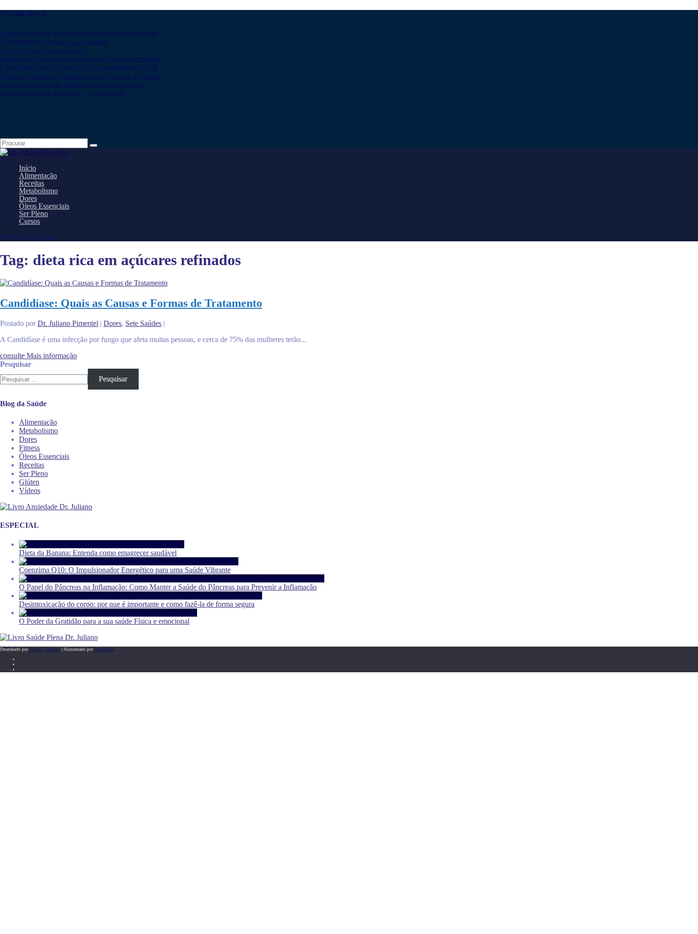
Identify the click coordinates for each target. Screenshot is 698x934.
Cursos (29, 221)
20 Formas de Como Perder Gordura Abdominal (72, 84)
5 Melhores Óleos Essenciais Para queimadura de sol (79, 67)
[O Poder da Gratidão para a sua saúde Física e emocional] (108, 613)
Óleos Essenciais (44, 456)
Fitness (29, 448)
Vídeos (29, 490)
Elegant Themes (44, 649)
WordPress (104, 649)
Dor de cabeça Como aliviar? (43, 50)
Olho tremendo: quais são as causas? (54, 42)
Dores (113, 323)
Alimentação (38, 422)
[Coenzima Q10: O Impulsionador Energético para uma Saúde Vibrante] (128, 561)
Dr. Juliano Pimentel (68, 323)
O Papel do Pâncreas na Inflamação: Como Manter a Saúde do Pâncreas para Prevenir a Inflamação (168, 587)
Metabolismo (38, 431)
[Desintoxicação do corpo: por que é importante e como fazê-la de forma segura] (140, 595)
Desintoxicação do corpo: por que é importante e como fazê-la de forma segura (137, 604)
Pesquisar (15, 364)
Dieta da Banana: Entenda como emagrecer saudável (79, 33)
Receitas (31, 465)
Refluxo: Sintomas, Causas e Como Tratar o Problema (81, 76)
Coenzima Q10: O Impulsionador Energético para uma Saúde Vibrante (125, 570)
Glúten (29, 482)
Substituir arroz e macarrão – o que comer (62, 93)
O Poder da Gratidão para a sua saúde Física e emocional (104, 621)
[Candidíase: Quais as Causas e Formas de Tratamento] (84, 283)
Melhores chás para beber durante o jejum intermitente (81, 59)
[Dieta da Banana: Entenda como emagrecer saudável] (101, 544)
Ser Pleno (33, 473)
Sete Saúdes (143, 323)
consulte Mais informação (38, 356)
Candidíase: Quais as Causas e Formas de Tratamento (131, 303)
